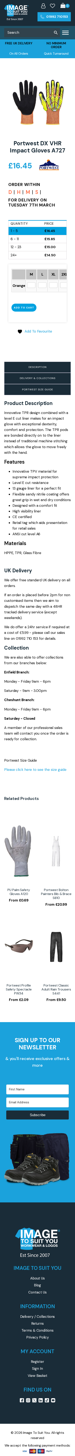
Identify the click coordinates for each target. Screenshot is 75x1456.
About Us (37, 1278)
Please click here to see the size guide (35, 769)
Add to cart (24, 307)
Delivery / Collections (37, 1316)
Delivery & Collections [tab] (37, 378)
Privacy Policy (37, 1337)
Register (37, 1361)
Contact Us (37, 1292)
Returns (37, 1323)
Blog (37, 1285)
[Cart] (65, 6)
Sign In (37, 1368)
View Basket (37, 1375)
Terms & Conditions (37, 1330)
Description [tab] (38, 367)
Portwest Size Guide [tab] (37, 389)
